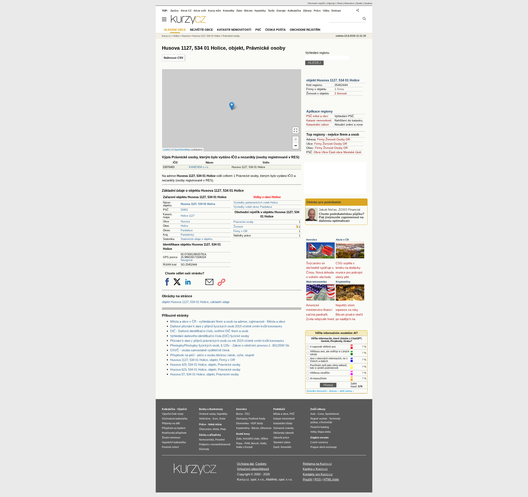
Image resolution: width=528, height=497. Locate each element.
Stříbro (264, 438)
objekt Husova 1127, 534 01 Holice (332, 80)
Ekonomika (242, 423)
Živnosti (238, 226)
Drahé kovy (243, 433)
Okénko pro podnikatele (323, 202)
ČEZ (247, 413)
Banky (203, 409)
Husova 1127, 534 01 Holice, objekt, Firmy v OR (202, 360)
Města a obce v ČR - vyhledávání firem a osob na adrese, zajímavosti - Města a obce (227, 321)
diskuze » (334, 391)
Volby (313, 431)
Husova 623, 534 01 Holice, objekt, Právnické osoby (205, 369)
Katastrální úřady (282, 423)
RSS (318, 479)
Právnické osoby (243, 221)
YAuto (340, 3)
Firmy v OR (240, 231)
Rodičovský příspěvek (174, 432)
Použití (307, 479)
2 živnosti (341, 93)
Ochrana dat (245, 463)
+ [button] (295, 139)
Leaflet (166, 149)
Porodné (220, 439)
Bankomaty (216, 409)
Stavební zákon (282, 442)
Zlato (239, 10)
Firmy (321, 139)
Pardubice (187, 230)
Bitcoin (248, 10)
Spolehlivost (332, 413)
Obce (317, 152)
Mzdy (260, 423)
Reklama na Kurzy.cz (317, 463)
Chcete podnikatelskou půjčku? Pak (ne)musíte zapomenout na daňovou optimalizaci (341, 217)
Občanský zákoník (283, 432)
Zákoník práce (281, 437)
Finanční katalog (319, 427)
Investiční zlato (251, 438)
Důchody (204, 449)
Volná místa (215, 424)
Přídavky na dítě (171, 423)
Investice (311, 239)
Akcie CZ (186, 10)
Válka (326, 10)
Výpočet (182, 409)
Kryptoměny (343, 281)
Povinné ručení (170, 447)
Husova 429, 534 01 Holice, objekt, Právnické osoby (205, 364)
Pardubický (187, 234)
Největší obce (201, 29)
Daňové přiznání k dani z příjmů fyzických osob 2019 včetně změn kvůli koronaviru (226, 326)
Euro (215, 418)
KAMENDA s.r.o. (199, 167)
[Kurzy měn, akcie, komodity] (195, 471)
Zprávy (174, 10)
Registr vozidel (318, 418)
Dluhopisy (241, 418)
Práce (317, 10)
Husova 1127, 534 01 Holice (206, 36)
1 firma (339, 89)
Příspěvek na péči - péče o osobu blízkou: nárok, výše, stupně (212, 355)
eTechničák (325, 422)
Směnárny (205, 418)
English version (319, 437)
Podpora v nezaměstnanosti (214, 444)
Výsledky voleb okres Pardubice (252, 206)
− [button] (295, 145)
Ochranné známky (283, 428)
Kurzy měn (214, 10)
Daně (276, 447)
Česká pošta (275, 29)
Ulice (325, 152)
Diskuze (336, 10)
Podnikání (279, 409)
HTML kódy (331, 479)
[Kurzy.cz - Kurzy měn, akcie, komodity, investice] (188, 23)
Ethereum (265, 428)
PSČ (258, 29)
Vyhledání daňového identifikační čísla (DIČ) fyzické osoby (209, 336)
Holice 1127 (187, 215)
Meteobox (349, 3)
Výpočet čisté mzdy (172, 413)
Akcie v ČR (342, 239)
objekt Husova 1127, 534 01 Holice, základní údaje (196, 302)
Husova (185, 221)
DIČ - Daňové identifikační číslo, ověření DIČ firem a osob (209, 331)
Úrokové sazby (207, 413)
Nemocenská (206, 439)
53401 (184, 209)
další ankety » (347, 391)
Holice (184, 225)
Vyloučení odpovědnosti (253, 469)
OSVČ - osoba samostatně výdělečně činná (199, 350)
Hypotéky (260, 10)
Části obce (336, 152)
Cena (321, 413)
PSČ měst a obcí (317, 116)
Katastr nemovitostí (318, 120)
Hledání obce (175, 29)
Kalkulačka (294, 10)
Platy (223, 429)
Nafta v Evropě (244, 447)
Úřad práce (205, 429)
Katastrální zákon (317, 124)
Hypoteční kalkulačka (174, 442)
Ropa (239, 443)
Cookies (260, 463)
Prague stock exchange (323, 447)
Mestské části (352, 152)
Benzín (255, 443)
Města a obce (280, 413)
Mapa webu (324, 431)
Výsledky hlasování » (317, 391)
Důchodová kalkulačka (174, 418)
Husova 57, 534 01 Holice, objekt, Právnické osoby (204, 374)
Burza (239, 413)
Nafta (263, 443)
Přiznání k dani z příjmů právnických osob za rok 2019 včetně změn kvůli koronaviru (227, 340)
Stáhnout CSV (173, 57)
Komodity (228, 10)
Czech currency (319, 442)
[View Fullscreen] (295, 130)
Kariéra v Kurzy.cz (315, 469)
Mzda (216, 429)
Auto (313, 413)
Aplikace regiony (319, 111)
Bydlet (359, 3)
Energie (281, 10)
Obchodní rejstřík (316, 3)
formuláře (286, 447)
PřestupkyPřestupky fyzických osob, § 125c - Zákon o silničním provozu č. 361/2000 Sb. (230, 345)
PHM (247, 443)
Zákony (307, 10)
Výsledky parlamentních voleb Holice (255, 202)
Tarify (271, 10)
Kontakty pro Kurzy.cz (318, 474)
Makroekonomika (316, 281)
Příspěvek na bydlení (173, 428)
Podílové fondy (257, 418)
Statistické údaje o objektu (196, 239)
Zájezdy (331, 3)
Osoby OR (343, 139)
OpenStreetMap (182, 149)
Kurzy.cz (166, 36)
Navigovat (187, 260)
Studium (368, 3)
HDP (253, 423)
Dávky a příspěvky (210, 435)
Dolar (222, 418)
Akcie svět (199, 10)
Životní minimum (171, 437)
